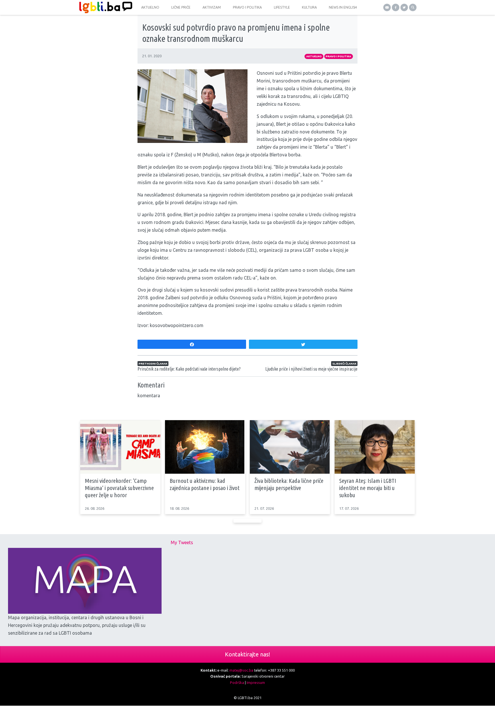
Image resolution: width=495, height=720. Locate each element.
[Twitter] (404, 7)
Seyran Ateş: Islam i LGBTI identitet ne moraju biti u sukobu (367, 487)
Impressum (256, 682)
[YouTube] (387, 7)
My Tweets (182, 542)
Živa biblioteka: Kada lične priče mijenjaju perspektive (288, 484)
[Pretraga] (413, 7)
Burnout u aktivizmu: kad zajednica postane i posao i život (204, 484)
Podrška (237, 682)
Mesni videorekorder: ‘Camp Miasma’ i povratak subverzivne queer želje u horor (119, 487)
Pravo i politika (338, 56)
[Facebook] (395, 7)
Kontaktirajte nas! (247, 654)
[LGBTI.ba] (104, 7)
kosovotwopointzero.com (176, 325)
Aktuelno (314, 56)
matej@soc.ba (241, 670)
